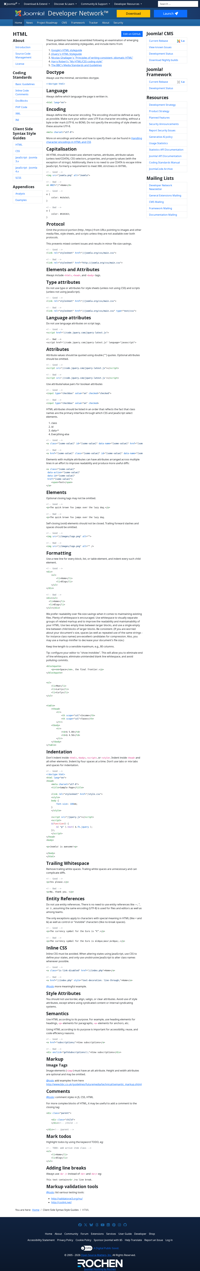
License (19, 64)
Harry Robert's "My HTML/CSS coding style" (77, 61)
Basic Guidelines (25, 84)
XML (17, 113)
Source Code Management (23, 55)
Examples (21, 200)
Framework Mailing (160, 208)
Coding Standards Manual (164, 162)
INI (17, 120)
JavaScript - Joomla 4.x (26, 169)
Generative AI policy (160, 137)
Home (18, 22)
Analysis (20, 193)
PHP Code (21, 107)
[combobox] (178, 4)
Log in (169, 1240)
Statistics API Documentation (166, 149)
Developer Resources (127, 4)
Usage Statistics (158, 143)
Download (133, 13)
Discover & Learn (64, 4)
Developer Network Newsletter (160, 187)
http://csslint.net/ (61, 1202)
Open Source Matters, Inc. (96, 1255)
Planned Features (159, 117)
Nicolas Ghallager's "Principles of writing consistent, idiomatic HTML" (92, 57)
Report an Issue (153, 1240)
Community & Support (94, 4)
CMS (64, 22)
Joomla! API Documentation (165, 156)
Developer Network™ (77, 13)
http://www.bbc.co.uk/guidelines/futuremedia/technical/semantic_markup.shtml (94, 1084)
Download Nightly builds (163, 60)
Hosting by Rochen (100, 1269)
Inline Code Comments (22, 92)
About (105, 22)
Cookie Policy (83, 1240)
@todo (50, 986)
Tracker (93, 22)
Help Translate (133, 1240)
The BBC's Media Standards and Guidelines (76, 65)
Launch (168, 13)
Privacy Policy (65, 1240)
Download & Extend (36, 4)
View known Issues (160, 47)
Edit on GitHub (132, 34)
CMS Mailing (156, 202)
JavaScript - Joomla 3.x (26, 159)
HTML (18, 144)
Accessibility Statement (41, 1240)
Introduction (22, 47)
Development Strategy (162, 104)
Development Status (161, 53)
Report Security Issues (162, 130)
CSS (17, 151)
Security (118, 22)
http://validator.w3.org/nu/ (67, 1198)
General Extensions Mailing (165, 195)
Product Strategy (159, 111)
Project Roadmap (47, 22)
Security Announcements (164, 124)
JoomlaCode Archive (161, 169)
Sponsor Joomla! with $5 (108, 1240)
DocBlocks (21, 100)
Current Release (167, 41)
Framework (78, 22)
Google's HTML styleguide (66, 50)
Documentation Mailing (163, 214)
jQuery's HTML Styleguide (66, 54)
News (29, 22)
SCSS (18, 178)
